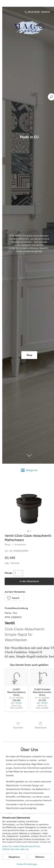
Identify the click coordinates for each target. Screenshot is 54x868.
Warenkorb (40, 727)
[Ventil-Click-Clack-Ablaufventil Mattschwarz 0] (29, 504)
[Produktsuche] (51, 97)
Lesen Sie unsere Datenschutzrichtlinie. (21, 846)
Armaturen (20, 544)
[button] (14, 598)
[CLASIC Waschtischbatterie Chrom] (16, 677)
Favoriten (18, 727)
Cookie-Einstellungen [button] (27, 864)
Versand (14, 563)
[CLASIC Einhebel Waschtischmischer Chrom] (42, 677)
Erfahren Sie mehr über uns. (15, 849)
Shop (7, 544)
